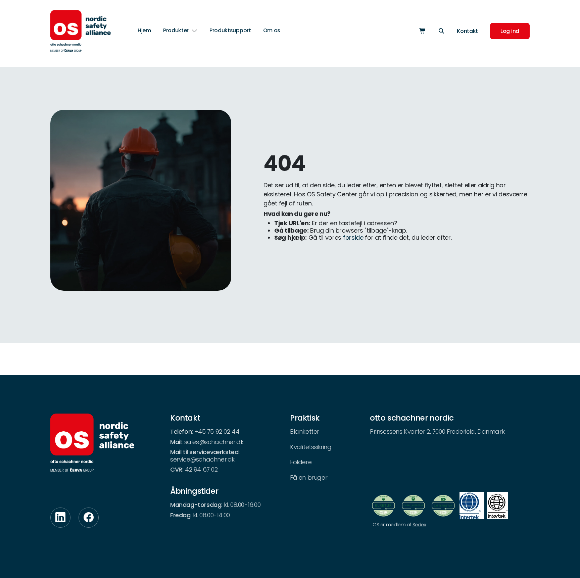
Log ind (509, 31)
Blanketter (304, 431)
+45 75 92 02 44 (216, 431)
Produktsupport (230, 30)
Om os (272, 30)
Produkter (176, 30)
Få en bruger (308, 477)
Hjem (144, 30)
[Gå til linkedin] (60, 518)
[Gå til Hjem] (80, 31)
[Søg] (441, 31)
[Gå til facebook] (89, 518)
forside (353, 237)
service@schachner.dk (202, 459)
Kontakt (467, 31)
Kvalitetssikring (311, 447)
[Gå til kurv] (422, 31)
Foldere (300, 462)
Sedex (419, 524)
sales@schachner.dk (214, 442)
